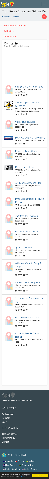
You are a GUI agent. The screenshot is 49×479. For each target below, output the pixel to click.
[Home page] (7, 4)
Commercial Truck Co (26, 215)
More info (23, 477)
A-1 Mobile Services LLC (28, 183)
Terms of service (10, 434)
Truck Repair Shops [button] (13, 26)
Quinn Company (23, 247)
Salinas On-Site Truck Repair (29, 86)
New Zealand (11, 465)
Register (6, 418)
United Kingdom (12, 469)
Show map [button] (9, 36)
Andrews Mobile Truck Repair (27, 335)
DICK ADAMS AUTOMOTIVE (30, 137)
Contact (5, 442)
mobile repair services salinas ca (27, 104)
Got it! (40, 475)
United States (30, 469)
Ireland (31, 461)
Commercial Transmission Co (29, 300)
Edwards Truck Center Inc (28, 151)
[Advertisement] (23, 65)
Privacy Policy (8, 438)
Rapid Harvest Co (24, 167)
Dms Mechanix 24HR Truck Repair (29, 200)
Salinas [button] (7, 31)
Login (4, 422)
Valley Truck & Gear (25, 121)
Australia (9, 461)
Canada (20, 461)
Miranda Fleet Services (27, 317)
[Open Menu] (44, 4)
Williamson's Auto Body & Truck (28, 265)
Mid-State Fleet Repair (27, 231)
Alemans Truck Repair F (27, 282)
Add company (8, 414)
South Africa (27, 465)
